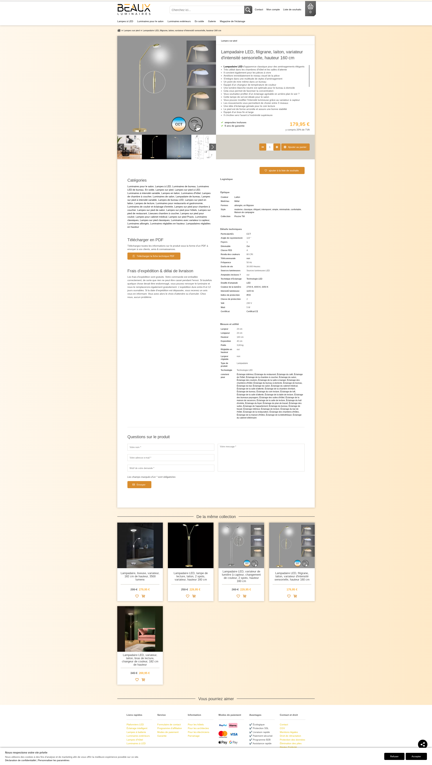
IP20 (249, 295)
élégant (256, 209)
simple (275, 209)
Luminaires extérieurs (179, 21)
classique (248, 209)
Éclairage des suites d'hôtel (272, 397)
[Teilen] (423, 744)
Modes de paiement (168, 732)
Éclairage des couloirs (247, 380)
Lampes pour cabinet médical (151, 216)
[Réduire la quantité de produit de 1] (262, 147)
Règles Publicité (288, 747)
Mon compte (273, 9)
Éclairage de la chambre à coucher (262, 377)
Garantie (162, 735)
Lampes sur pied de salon (151, 210)
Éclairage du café (285, 374)
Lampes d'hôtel (135, 739)
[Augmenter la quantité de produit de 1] (276, 147)
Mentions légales (289, 732)
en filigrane (249, 205)
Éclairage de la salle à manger (272, 380)
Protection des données (292, 739)
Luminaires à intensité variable (143, 193)
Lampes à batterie (136, 732)
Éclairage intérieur (245, 374)
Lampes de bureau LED (171, 200)
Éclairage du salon (287, 377)
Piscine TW (239, 216)
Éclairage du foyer (253, 403)
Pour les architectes (198, 728)
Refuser (394, 756)
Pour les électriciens (198, 732)
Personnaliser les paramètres (53, 760)
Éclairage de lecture (270, 409)
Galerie (212, 21)
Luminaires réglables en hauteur (167, 223)
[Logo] (134, 14)
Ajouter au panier (297, 147)
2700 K (250, 287)
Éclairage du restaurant (265, 374)
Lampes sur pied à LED (187, 189)
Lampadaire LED (233, 66)
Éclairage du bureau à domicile (267, 383)
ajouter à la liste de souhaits (284, 170)
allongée (238, 205)
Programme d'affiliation (169, 728)
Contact (259, 9)
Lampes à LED (125, 21)
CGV (282, 728)
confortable (296, 209)
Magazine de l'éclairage (232, 21)
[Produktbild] (166, 85)
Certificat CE (252, 311)
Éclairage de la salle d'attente (250, 389)
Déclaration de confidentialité (20, 760)
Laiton (237, 197)
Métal (236, 201)
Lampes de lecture (144, 203)
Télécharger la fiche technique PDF (155, 256)
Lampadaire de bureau (188, 196)
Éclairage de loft (287, 391)
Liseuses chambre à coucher (163, 213)
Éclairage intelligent (137, 728)
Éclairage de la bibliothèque (279, 415)
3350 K (265, 287)
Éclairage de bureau (292, 383)
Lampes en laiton (170, 193)
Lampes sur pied (164, 189)
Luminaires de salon (163, 196)
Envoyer (141, 484)
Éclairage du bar (244, 386)
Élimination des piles (291, 743)
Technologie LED (254, 279)
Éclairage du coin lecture (267, 391)
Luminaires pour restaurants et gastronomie (179, 203)
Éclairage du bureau (278, 406)
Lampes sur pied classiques (155, 220)
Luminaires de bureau (184, 186)
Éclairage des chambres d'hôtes (284, 412)
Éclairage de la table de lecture (279, 394)
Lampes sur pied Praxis (181, 216)
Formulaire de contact (169, 724)
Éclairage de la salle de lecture (271, 400)
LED (249, 283)
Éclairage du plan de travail (275, 403)
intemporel (266, 209)
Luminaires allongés (138, 223)
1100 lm (250, 291)
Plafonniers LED (135, 724)
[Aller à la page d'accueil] (119, 30)
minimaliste (284, 209)
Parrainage (194, 735)
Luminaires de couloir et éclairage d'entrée (150, 206)
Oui (248, 246)
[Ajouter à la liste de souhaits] (137, 596)
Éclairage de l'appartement (255, 406)
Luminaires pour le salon (150, 21)
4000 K (257, 287)
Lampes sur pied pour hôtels (181, 210)
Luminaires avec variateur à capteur (190, 220)
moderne (238, 209)
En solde (199, 21)
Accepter (416, 756)
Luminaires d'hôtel (191, 193)
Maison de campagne (244, 212)
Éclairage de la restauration (255, 412)
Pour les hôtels (196, 724)
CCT (249, 234)
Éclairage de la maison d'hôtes (251, 415)
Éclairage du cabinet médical (284, 386)
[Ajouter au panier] (143, 596)
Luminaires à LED (136, 743)
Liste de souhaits (292, 9)
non (248, 258)
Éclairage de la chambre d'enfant (280, 389)
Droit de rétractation (290, 735)
